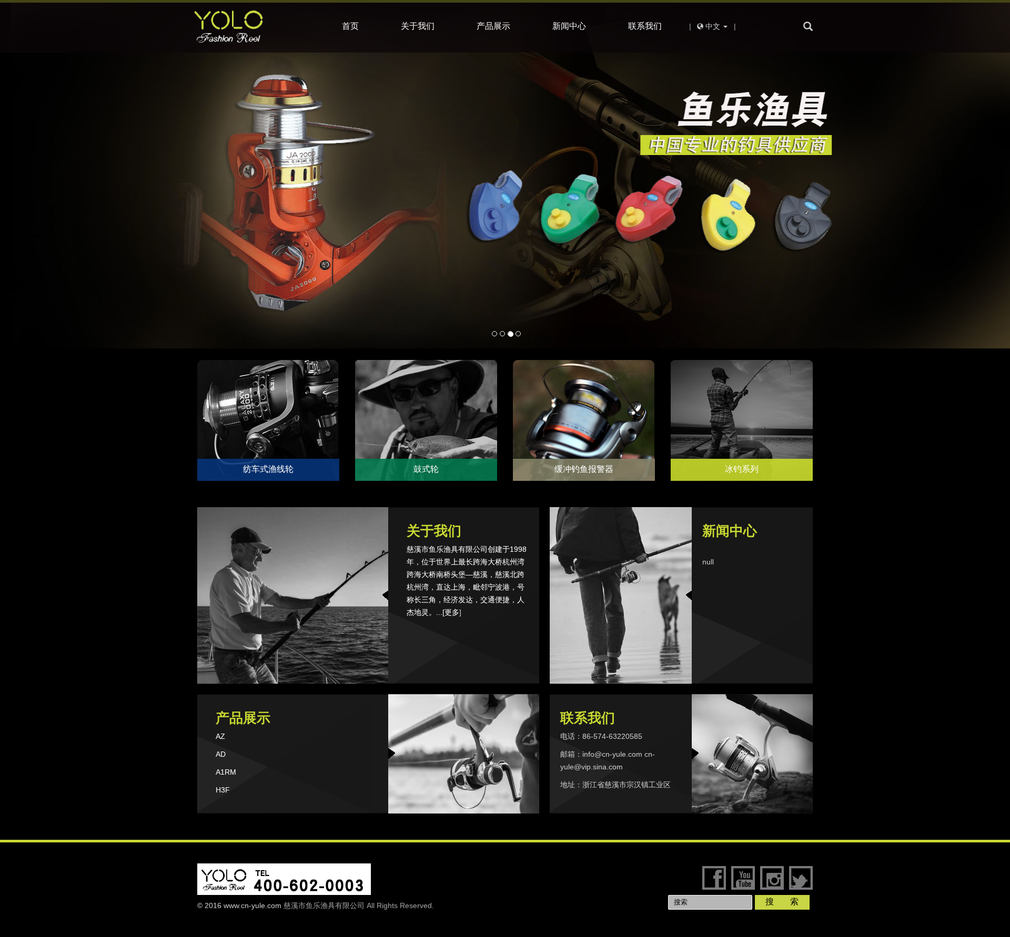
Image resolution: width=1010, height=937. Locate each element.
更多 (452, 612)
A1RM (226, 772)
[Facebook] (714, 878)
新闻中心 (569, 26)
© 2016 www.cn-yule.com (239, 905)
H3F (223, 790)
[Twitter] (801, 878)
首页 (350, 26)
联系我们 (645, 26)
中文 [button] (712, 26)
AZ (220, 736)
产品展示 (493, 26)
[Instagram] (772, 878)
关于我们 (418, 26)
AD (221, 754)
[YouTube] (743, 878)
